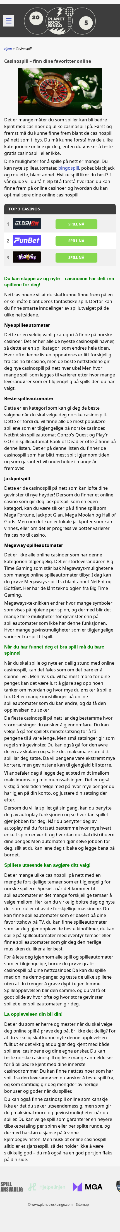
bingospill (68, 168)
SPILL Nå (76, 224)
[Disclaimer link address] (46, 1189)
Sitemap (82, 1204)
